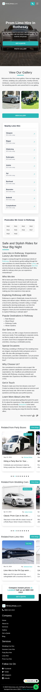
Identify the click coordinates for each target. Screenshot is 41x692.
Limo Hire (28, 543)
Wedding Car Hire (8, 646)
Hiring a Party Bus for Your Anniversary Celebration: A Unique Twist (18, 461)
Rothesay (5, 261)
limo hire (35, 266)
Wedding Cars (27, 489)
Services (5, 627)
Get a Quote (6, 633)
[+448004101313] (33, 3)
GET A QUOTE (20, 43)
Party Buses (27, 434)
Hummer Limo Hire (8, 649)
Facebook (7, 668)
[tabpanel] (18, 451)
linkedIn (7, 678)
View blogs (35, 427)
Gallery (4, 630)
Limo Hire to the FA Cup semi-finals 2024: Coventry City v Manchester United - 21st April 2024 (16, 570)
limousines (22, 404)
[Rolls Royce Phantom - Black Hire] (29, 100)
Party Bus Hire (7, 652)
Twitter (6, 672)
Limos (34, 263)
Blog (3, 636)
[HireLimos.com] (10, 3)
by (27, 457)
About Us (5, 623)
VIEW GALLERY (20, 115)
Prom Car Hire (7, 659)
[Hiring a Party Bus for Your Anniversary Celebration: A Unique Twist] (18, 443)
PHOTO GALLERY (20, 49)
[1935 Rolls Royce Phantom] (11, 100)
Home (4, 620)
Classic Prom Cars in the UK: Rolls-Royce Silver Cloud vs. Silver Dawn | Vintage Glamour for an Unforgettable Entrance (18, 516)
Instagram (7, 675)
